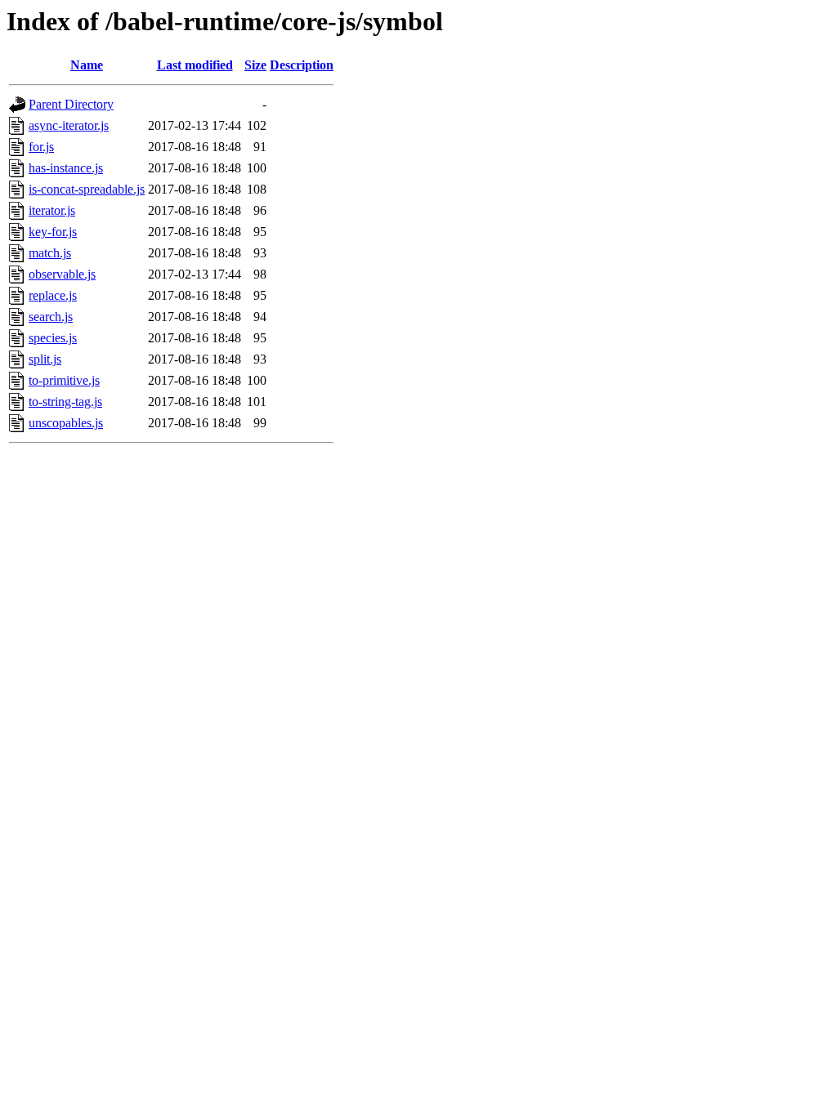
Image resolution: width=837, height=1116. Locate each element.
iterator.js (52, 210)
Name (86, 65)
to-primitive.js (64, 380)
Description (301, 65)
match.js (50, 253)
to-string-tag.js (65, 401)
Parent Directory (71, 104)
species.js (53, 338)
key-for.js (53, 232)
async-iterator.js (69, 125)
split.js (45, 359)
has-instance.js (66, 168)
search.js (51, 317)
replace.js (53, 295)
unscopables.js (66, 423)
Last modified (195, 65)
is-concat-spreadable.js (87, 189)
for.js (41, 147)
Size (255, 65)
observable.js (62, 274)
